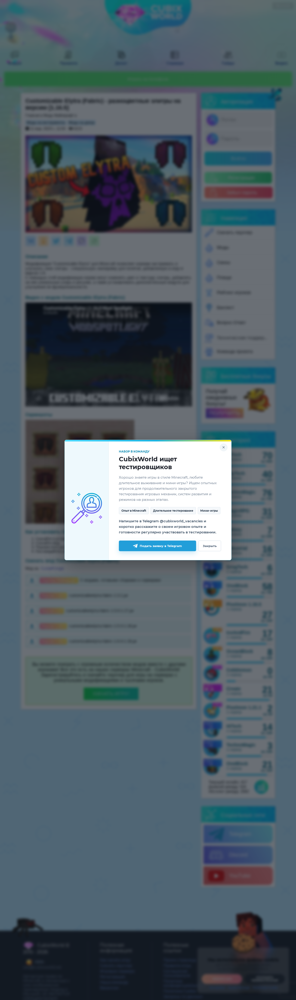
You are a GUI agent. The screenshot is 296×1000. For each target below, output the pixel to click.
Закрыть (210, 546)
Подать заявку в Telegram (161, 546)
